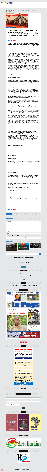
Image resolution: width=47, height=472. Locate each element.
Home (7, 9)
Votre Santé (6, 2)
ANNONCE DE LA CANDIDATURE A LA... (23, 247)
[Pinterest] (14, 40)
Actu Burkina (18, 0)
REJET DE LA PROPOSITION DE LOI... (35, 246)
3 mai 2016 (9, 27)
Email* (23, 396)
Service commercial (34, 0)
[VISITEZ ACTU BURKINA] (23, 443)
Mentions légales (13, 0)
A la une (10, 9)
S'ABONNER (24, 342)
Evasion (2, 2)
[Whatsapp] (15, 40)
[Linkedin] (12, 40)
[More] (17, 40)
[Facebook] (8, 40)
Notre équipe (8, 0)
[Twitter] (10, 40)
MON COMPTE (29, 0)
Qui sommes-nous (3, 0)
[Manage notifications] (2, 470)
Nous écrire (39, 0)
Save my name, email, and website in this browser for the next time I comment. (18, 235)
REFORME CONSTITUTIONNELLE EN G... (12, 248)
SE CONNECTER (44, 0)
